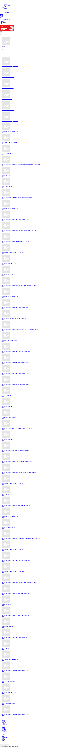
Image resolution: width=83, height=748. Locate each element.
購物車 (1, 15)
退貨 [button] (6, 19)
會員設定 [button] (8, 19)
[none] (42, 62)
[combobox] (41, 33)
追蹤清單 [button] (3, 19)
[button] (41, 6)
